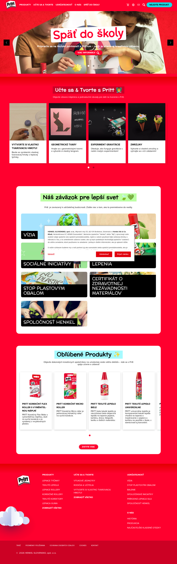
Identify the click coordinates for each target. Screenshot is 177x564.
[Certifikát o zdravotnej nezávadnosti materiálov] (123, 284)
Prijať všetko (122, 254)
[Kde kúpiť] (128, 4)
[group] (88, 42)
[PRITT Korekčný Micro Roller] (70, 401)
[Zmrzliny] (146, 133)
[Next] (170, 43)
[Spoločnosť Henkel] (54, 313)
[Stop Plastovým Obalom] (54, 284)
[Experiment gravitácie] (107, 133)
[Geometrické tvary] (67, 133)
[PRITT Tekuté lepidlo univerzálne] (139, 401)
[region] (89, 243)
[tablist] (88, 66)
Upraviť (51, 254)
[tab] (88, 66)
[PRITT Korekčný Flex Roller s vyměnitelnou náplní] (36, 401)
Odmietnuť (104, 254)
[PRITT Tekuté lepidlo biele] (104, 401)
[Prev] (7, 43)
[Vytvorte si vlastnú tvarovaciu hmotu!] (28, 133)
